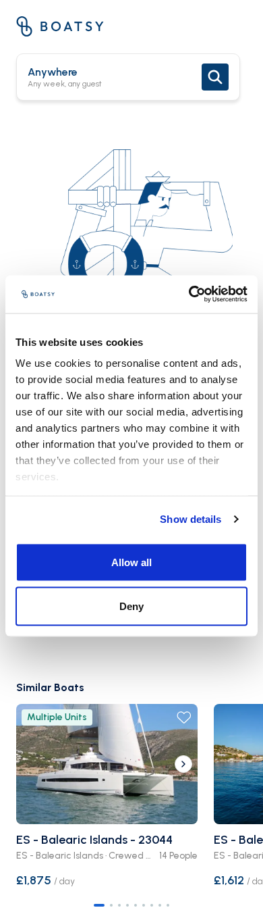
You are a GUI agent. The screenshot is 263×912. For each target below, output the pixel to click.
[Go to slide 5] (135, 905)
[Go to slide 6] (143, 905)
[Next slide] (183, 764)
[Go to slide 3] (119, 905)
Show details (190, 519)
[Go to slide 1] (99, 905)
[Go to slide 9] (168, 905)
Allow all (131, 561)
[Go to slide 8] (159, 905)
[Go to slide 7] (151, 905)
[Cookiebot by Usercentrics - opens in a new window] (189, 294)
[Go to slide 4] (127, 905)
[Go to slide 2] (111, 905)
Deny (131, 606)
